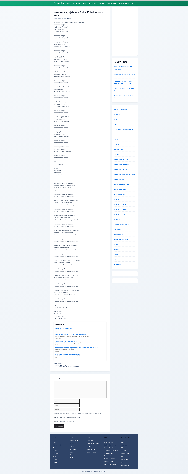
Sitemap (101, 3)
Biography (117, 114)
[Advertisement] (125, 31)
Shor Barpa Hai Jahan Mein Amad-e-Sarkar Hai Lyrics (124, 97)
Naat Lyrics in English (120, 204)
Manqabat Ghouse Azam (121, 164)
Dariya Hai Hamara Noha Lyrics (63, 328)
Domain (55, 450)
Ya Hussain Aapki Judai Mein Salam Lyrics (66, 341)
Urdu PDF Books (111, 3)
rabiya (116, 244)
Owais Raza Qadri (109, 442)
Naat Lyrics (76, 3)
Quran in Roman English (89, 3)
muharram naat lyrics (120, 194)
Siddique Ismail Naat (110, 445)
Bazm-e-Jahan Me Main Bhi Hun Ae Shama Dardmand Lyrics (71, 334)
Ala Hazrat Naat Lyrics (120, 109)
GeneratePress (102, 471)
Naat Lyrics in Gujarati (120, 209)
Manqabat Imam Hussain (121, 169)
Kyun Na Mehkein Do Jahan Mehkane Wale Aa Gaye (124, 68)
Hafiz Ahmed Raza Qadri (111, 450)
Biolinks (55, 459)
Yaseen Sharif (57, 445)
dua (115, 134)
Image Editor (125, 459)
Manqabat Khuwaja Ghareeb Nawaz (124, 174)
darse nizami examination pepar (123, 129)
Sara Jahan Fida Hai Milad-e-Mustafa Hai (124, 75)
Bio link (123, 442)
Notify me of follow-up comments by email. (67, 417)
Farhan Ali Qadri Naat (110, 464)
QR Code (123, 450)
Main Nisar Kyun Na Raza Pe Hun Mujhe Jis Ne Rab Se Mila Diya (123, 82)
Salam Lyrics (117, 249)
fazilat (116, 139)
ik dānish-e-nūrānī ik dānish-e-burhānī (67, 366)
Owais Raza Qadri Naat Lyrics (122, 224)
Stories (55, 456)
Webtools (56, 448)
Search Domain (125, 465)
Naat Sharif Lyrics (119, 219)
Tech (115, 259)
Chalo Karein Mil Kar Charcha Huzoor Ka (124, 90)
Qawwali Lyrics (118, 234)
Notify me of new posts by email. (64, 421)
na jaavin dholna (60, 365)
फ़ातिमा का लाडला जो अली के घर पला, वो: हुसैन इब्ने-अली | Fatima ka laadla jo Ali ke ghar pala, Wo (76, 347)
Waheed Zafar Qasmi (110, 448)
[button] (132, 3)
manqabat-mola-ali (120, 189)
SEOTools (56, 453)
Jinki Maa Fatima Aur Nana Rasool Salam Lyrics (67, 354)
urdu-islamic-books (120, 264)
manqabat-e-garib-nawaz (122, 184)
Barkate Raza (59, 3)
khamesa (116, 154)
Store (122, 456)
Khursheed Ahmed (109, 458)
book (115, 124)
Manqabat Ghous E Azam (121, 159)
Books (55, 462)
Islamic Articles (118, 149)
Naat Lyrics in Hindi (119, 214)
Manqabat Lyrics (119, 179)
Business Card (125, 453)
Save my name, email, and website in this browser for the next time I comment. (78, 413)
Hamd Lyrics (117, 144)
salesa (116, 254)
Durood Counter (124, 3)
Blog (115, 119)
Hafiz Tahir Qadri (108, 461)
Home (68, 3)
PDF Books (117, 229)
